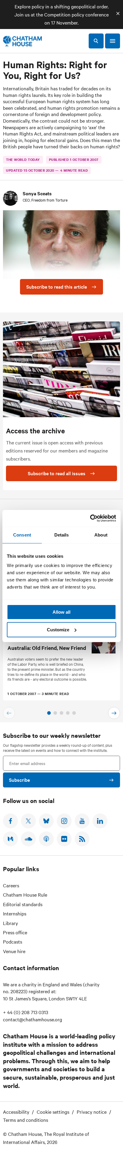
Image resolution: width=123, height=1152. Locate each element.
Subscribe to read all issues (56, 473)
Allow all (61, 612)
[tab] (49, 713)
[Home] (22, 41)
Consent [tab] (22, 534)
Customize (58, 629)
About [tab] (100, 534)
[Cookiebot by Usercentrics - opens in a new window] (90, 518)
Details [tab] (61, 534)
